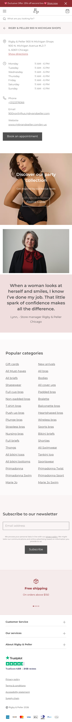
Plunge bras (14, 420)
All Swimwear (47, 447)
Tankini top (46, 454)
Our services (13, 633)
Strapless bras (15, 427)
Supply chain (12, 698)
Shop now (52, 3)
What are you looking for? (20, 18)
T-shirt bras (13, 406)
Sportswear (46, 461)
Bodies (43, 378)
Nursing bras (14, 434)
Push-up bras (15, 413)
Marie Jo (11, 482)
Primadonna (14, 468)
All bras (43, 371)
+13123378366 (16, 102)
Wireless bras (47, 420)
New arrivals (46, 364)
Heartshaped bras (50, 413)
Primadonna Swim (19, 475)
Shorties (44, 440)
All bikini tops (15, 454)
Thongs (11, 447)
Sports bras (46, 427)
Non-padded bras (18, 399)
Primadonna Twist (51, 468)
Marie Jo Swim (48, 482)
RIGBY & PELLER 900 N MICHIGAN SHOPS (34, 28)
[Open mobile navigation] (4, 11)
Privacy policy (13, 679)
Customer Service (17, 621)
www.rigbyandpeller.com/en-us (27, 124)
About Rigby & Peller (19, 644)
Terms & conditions (16, 685)
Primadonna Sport (51, 475)
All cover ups (47, 385)
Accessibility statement (18, 692)
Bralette (43, 399)
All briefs (12, 378)
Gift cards (12, 364)
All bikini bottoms (18, 461)
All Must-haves (16, 371)
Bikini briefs (46, 434)
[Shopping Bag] (67, 11)
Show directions (18, 53)
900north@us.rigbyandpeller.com (29, 113)
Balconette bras (49, 406)
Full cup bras (14, 392)
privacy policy (51, 537)
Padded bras (47, 392)
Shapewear (13, 385)
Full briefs (12, 440)
